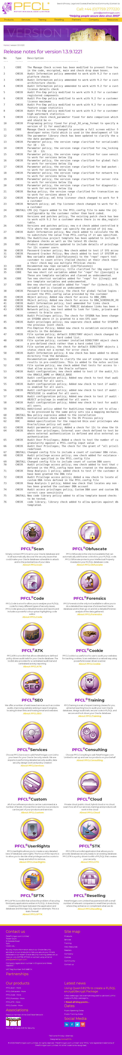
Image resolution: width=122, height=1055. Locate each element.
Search (60, 3)
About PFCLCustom (32, 812)
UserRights (32, 846)
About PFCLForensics (89, 614)
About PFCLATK (32, 666)
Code (32, 598)
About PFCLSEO (32, 713)
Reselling (59, 19)
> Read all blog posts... (76, 1002)
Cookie (89, 650)
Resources (112, 19)
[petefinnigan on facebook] (72, 1024)
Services (26, 19)
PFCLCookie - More (14, 1005)
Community (103, 3)
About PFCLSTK (90, 862)
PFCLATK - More (13, 1002)
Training (42, 19)
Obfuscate (89, 548)
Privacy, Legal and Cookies (75, 3)
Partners (76, 19)
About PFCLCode (32, 617)
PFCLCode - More (13, 995)
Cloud (89, 799)
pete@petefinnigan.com (107, 12)
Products (9, 19)
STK (89, 846)
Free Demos (92, 3)
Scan (32, 548)
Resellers (67, 950)
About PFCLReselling (90, 909)
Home (6, 45)
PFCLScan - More (13, 988)
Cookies (67, 957)
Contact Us (115, 3)
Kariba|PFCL (66, 1039)
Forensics (89, 598)
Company (94, 19)
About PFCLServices (32, 765)
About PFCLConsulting (90, 760)
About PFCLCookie (89, 664)
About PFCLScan (32, 564)
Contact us (69, 964)
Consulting (89, 749)
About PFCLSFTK (32, 914)
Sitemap (69, 1036)
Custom (32, 799)
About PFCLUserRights (32, 862)
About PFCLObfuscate (90, 564)
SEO (32, 700)
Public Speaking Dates (74, 1010)
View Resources (70, 947)
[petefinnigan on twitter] (77, 1024)
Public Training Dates (73, 1014)
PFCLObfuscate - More (16, 991)
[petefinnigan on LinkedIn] (66, 1024)
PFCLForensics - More (15, 998)
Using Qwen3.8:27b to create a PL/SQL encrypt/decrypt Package (89, 990)
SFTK (32, 895)
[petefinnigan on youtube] (82, 1024)
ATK (32, 650)
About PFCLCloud (90, 812)
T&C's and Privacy (56, 1036)
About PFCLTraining (89, 716)
